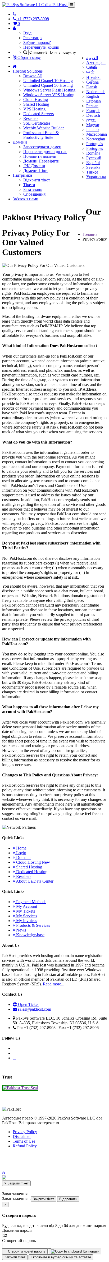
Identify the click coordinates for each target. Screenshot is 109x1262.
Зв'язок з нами (25, 199)
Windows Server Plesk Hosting (49, 90)
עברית (91, 120)
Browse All (32, 76)
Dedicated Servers (38, 113)
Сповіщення (34, 194)
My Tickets (25, 911)
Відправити (68, 1199)
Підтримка (22, 175)
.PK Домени (34, 166)
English (92, 96)
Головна (90, 234)
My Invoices (26, 920)
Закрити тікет (43, 1199)
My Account (26, 906)
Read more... (53, 984)
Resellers (30, 118)
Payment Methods (30, 901)
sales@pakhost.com (34, 1009)
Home (20, 848)
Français (93, 110)
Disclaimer (22, 1136)
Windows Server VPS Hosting (48, 95)
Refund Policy (25, 1146)
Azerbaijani (96, 62)
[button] (3, 1173)
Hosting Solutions (28, 71)
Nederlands (95, 91)
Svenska (93, 167)
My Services (26, 916)
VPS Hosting (34, 109)
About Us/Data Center (34, 881)
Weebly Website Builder (43, 128)
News (20, 930)
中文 (90, 72)
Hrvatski (93, 77)
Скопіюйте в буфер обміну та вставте (61, 1257)
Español (93, 162)
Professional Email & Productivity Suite (41, 135)
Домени (20, 142)
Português (94, 143)
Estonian (93, 101)
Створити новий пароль (26, 1251)
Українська (96, 177)
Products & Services (32, 925)
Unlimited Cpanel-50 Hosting (48, 85)
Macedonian (96, 134)
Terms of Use (24, 1141)
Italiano (92, 129)
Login (20, 853)
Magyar (92, 125)
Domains (23, 857)
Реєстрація (32, 37)
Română (93, 153)
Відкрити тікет (36, 180)
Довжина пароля (17, 1230)
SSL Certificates (36, 123)
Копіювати (90, 1251)
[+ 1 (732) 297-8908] (14, 14)
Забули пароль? (37, 42)
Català (91, 67)
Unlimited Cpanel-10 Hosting (48, 80)
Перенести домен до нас (45, 151)
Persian (92, 106)
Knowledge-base (29, 935)
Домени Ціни (35, 170)
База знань (32, 189)
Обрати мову (28, 57)
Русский (93, 158)
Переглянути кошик (41, 47)
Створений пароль (19, 1240)
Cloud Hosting (35, 99)
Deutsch (93, 115)
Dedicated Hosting (31, 871)
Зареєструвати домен (42, 147)
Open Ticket (28, 1004)
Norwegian (95, 139)
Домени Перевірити (41, 161)
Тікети (29, 184)
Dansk (91, 87)
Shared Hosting (36, 104)
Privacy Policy (25, 1131)
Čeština (92, 82)
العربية (92, 57)
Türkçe (92, 172)
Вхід (27, 33)
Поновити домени (39, 156)
